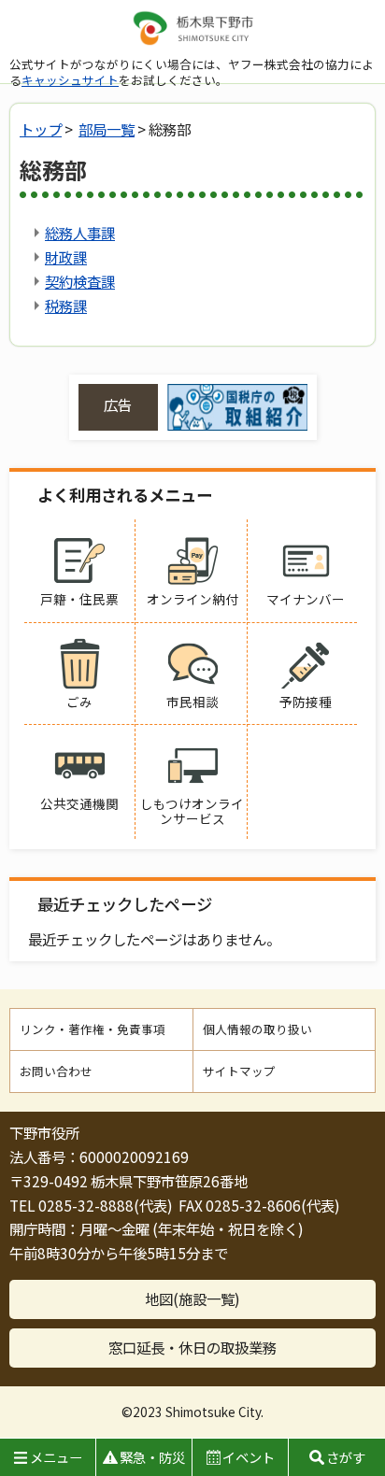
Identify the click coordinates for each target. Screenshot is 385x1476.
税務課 (66, 305)
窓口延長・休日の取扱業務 (192, 1347)
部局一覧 (106, 129)
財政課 (66, 257)
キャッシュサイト (70, 80)
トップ (41, 129)
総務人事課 (80, 232)
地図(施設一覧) (192, 1298)
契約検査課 (80, 281)
